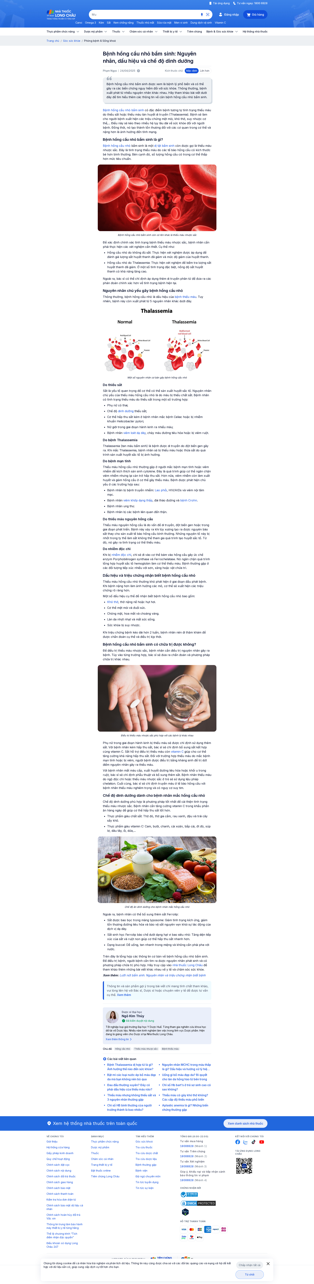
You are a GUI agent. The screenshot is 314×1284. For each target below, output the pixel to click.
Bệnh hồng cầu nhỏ (116, 145)
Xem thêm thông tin (117, 1039)
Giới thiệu (52, 1141)
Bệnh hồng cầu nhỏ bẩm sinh (123, 110)
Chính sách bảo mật (59, 1187)
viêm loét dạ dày (134, 433)
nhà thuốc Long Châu (187, 965)
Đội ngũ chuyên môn (148, 1176)
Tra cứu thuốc (144, 1147)
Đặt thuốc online (101, 1170)
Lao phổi (161, 490)
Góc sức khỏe (71, 40)
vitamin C (177, 751)
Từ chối (250, 1274)
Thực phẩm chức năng (105, 1141)
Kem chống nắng (124, 22)
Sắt (109, 22)
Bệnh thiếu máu (170, 1048)
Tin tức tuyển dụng (147, 1182)
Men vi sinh (181, 22)
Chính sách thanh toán (60, 1193)
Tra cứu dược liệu (146, 1158)
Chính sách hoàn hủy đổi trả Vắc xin (63, 1216)
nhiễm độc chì (121, 555)
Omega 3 (90, 22)
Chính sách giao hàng (60, 1182)
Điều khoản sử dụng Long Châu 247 (62, 1245)
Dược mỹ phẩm (100, 1147)
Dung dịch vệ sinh (201, 22)
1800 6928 (260, 3)
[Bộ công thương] (189, 1194)
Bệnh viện (141, 1170)
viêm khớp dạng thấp (137, 500)
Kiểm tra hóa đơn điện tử (61, 1199)
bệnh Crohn (188, 500)
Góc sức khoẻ (144, 1141)
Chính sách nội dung (59, 1170)
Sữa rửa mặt (164, 22)
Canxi (78, 22)
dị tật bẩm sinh (164, 145)
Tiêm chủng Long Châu (105, 1176)
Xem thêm (124, 995)
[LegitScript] (198, 1212)
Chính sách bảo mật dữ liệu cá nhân (65, 1207)
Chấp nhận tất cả (249, 1265)
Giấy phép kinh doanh (60, 1153)
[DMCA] (198, 1203)
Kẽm (101, 22)
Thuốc (95, 1153)
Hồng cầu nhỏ (122, 1048)
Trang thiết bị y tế (101, 1164)
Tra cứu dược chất (147, 1153)
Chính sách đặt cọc (58, 1164)
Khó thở (112, 602)
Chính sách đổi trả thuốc (61, 1176)
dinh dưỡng (126, 411)
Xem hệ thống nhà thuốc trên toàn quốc (95, 1123)
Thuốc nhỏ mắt (145, 22)
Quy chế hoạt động (58, 1158)
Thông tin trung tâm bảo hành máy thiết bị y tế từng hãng (64, 1226)
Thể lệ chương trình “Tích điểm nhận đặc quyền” (62, 1235)
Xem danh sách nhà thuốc (245, 1123)
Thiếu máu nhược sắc (146, 1048)
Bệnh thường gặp (146, 1164)
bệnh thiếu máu (185, 297)
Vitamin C (220, 22)
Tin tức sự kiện (145, 1187)
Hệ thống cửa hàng (58, 1147)
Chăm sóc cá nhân (102, 1158)
